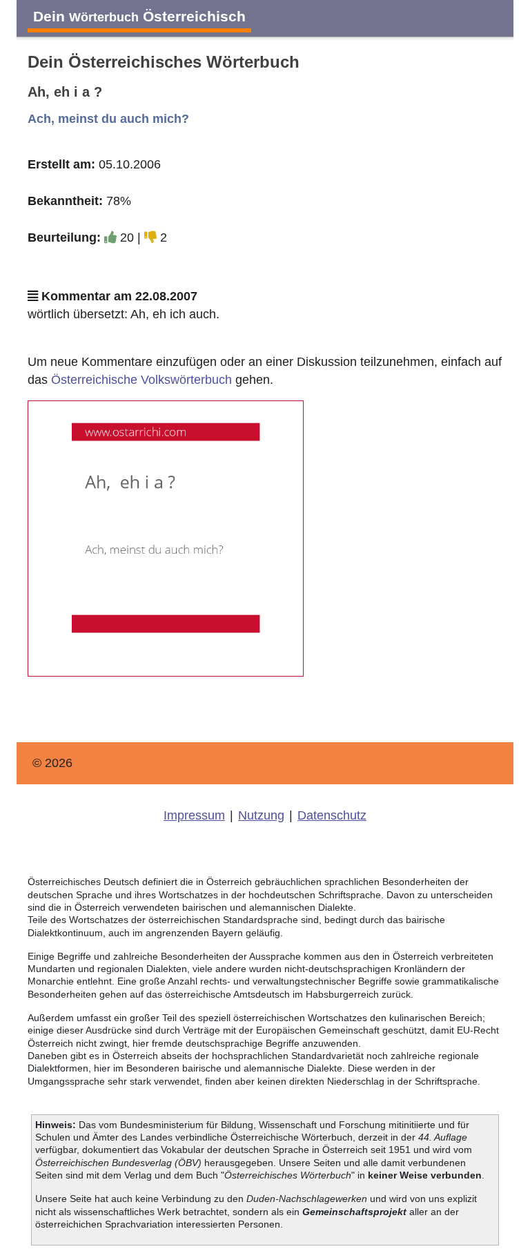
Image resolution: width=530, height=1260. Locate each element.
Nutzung (261, 815)
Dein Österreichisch (139, 16)
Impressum (194, 815)
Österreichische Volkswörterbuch (141, 380)
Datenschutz (331, 815)
